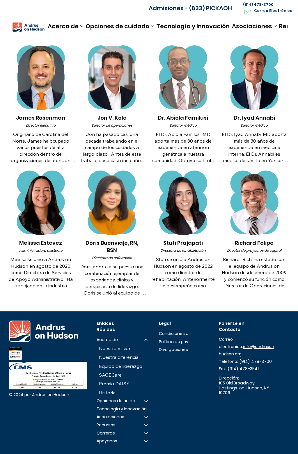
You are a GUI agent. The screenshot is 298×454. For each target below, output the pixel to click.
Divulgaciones (173, 349)
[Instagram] (231, 402)
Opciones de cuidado (118, 401)
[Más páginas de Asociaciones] (275, 26)
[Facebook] (222, 402)
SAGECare (110, 375)
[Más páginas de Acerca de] (81, 26)
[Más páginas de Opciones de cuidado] (152, 26)
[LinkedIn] (240, 402)
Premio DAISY (114, 383)
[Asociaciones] (146, 417)
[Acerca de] (146, 340)
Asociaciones (110, 417)
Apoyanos (107, 441)
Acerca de (107, 340)
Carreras (106, 433)
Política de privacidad (175, 342)
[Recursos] (146, 425)
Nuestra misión (115, 348)
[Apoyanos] (146, 441)
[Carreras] (146, 433)
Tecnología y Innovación (122, 409)
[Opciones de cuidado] (146, 401)
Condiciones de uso (175, 333)
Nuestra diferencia (119, 357)
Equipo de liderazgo (120, 366)
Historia (107, 393)
